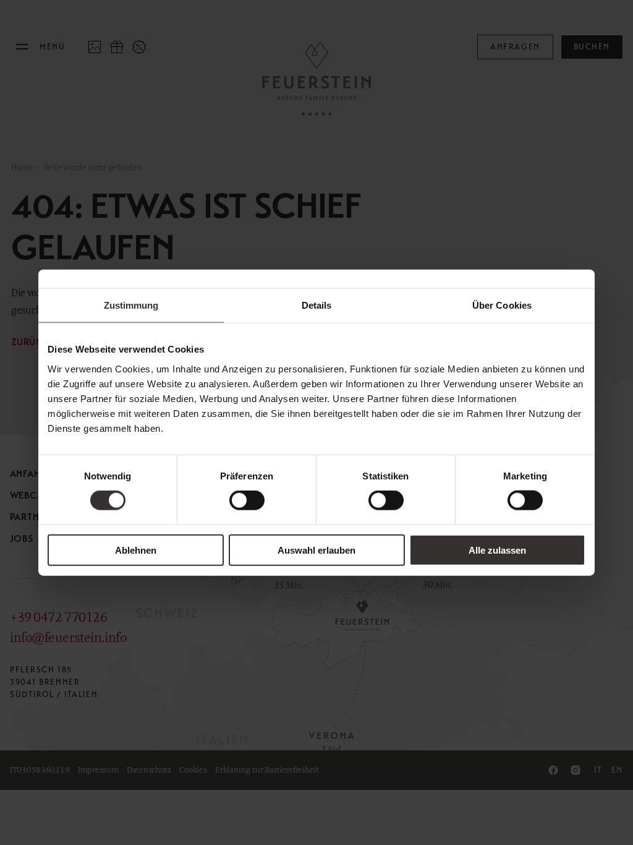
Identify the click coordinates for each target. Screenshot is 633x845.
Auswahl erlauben (316, 549)
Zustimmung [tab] (131, 305)
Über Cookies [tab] (502, 305)
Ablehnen (135, 549)
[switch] (247, 500)
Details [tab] (317, 305)
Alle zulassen (497, 549)
